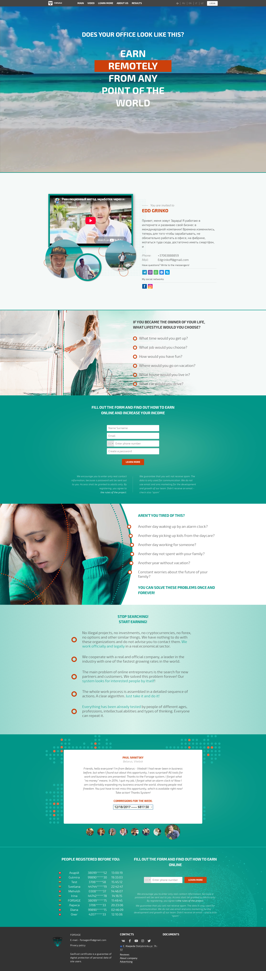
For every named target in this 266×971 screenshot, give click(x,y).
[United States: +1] (110, 443)
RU (183, 3)
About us (122, 3)
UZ (202, 3)
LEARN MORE (105, 3)
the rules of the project (113, 492)
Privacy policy (77, 945)
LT (196, 3)
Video (91, 3)
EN (190, 3)
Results (137, 3)
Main (80, 3)
